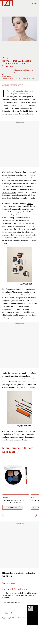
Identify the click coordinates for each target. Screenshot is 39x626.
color (17, 111)
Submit (6, 613)
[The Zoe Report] (6, 3)
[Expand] (29, 607)
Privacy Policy (7, 618)
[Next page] (35, 515)
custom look (7, 220)
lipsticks (21, 241)
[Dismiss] (35, 607)
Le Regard (14, 99)
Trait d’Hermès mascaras (17, 292)
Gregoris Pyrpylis (9, 192)
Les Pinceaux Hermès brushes (17, 382)
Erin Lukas (7, 76)
